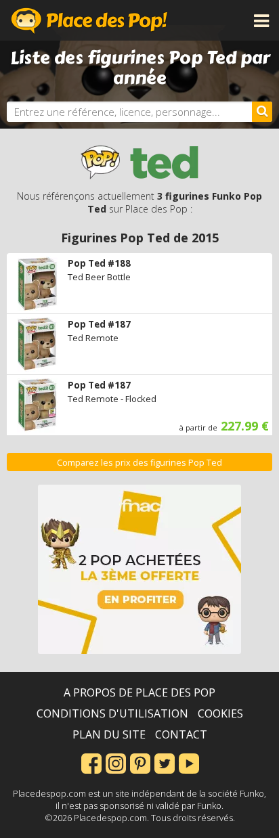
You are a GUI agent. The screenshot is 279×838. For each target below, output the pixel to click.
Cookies (220, 713)
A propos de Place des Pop (139, 692)
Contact (181, 734)
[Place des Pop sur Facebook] (91, 762)
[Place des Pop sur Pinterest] (140, 762)
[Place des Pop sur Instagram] (116, 762)
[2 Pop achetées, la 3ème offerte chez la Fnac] (139, 569)
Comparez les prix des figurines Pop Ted (139, 462)
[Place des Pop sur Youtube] (189, 762)
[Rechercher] (262, 112)
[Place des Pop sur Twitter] (164, 762)
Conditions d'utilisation (112, 713)
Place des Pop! (89, 20)
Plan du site (109, 734)
